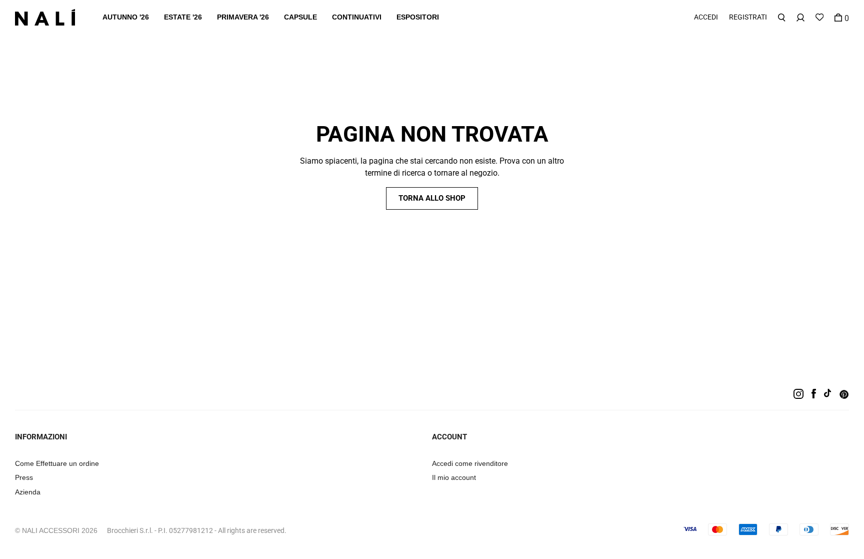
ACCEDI (706, 17)
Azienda (27, 492)
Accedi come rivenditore (470, 463)
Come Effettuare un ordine (57, 463)
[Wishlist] (819, 17)
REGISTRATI (748, 17)
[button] (125, 17)
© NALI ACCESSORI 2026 (56, 530)
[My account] (800, 17)
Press (24, 477)
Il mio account (454, 477)
